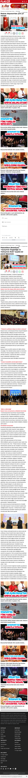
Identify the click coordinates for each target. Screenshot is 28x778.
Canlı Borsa (3, 742)
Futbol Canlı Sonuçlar (5, 748)
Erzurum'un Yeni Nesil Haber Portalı (7, 11)
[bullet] (12, 237)
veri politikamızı (14, 776)
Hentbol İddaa (17, 734)
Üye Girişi (3, 730)
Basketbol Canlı (4, 760)
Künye (2, 734)
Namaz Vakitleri (18, 748)
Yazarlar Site (3, 756)
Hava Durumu (17, 744)
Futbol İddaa (17, 730)
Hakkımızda (3, 736)
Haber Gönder (17, 746)
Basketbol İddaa (18, 732)
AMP (2, 762)
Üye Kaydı (3, 732)
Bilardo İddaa (17, 736)
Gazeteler (17, 742)
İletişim (2, 738)
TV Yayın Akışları (18, 750)
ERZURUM (18, 11)
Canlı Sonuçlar (4, 744)
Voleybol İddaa (18, 738)
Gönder (13, 239)
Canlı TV (2, 746)
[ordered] (10, 237)
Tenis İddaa (3, 758)
